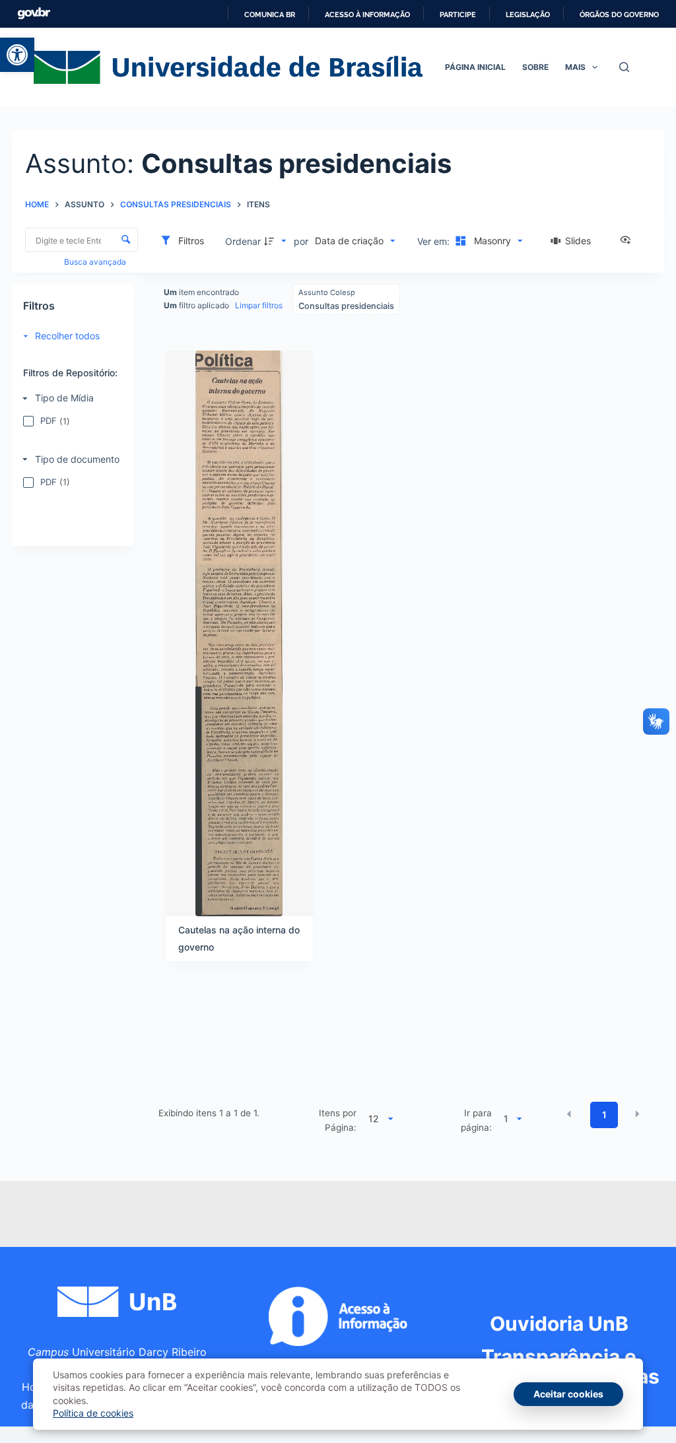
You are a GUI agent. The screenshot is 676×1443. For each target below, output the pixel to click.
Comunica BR (269, 14)
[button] (17, 55)
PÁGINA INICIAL (475, 67)
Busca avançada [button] (96, 262)
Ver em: (434, 241)
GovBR (33, 13)
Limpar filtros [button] (259, 305)
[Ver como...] (628, 241)
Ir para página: (476, 1120)
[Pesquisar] (624, 67)
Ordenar (243, 241)
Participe (458, 14)
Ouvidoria (559, 1323)
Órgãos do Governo (619, 14)
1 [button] (604, 1114)
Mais (575, 67)
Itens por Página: (337, 1120)
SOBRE (535, 67)
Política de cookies (93, 1413)
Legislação (528, 14)
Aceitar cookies (568, 1393)
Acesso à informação (367, 14)
